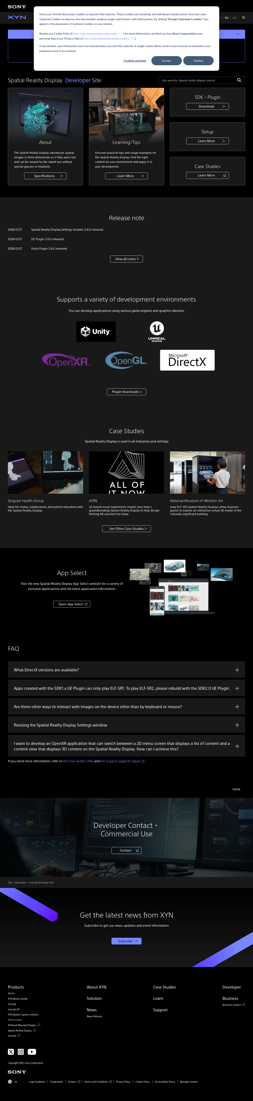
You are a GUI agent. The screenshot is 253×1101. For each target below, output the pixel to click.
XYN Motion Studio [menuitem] (18, 998)
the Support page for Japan (120, 761)
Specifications (44, 176)
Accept (166, 60)
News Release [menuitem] (94, 1016)
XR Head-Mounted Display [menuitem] (22, 1025)
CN (234, 17)
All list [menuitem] (11, 993)
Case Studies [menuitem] (164, 987)
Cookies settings (135, 60)
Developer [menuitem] (232, 987)
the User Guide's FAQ (78, 761)
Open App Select (71, 604)
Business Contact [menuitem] (232, 1004)
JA (219, 17)
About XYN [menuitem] (96, 987)
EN (226, 17)
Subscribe (125, 941)
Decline (198, 60)
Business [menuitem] (230, 998)
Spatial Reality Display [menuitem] (20, 1030)
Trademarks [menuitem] (56, 1081)
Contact (125, 850)
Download (206, 106)
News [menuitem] (92, 1009)
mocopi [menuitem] (12, 1004)
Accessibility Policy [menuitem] (165, 1081)
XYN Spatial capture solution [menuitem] (23, 1014)
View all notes (125, 259)
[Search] (239, 80)
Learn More (125, 176)
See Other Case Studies (126, 528)
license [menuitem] (236, 789)
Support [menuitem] (160, 1009)
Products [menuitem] (16, 987)
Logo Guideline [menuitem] (37, 1081)
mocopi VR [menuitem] (13, 1009)
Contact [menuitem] (72, 1081)
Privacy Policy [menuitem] (123, 1081)
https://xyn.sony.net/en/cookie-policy (95, 33)
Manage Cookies (189, 1081)
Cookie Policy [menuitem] (143, 1081)
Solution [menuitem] (94, 998)
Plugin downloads (125, 392)
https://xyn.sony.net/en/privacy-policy (105, 38)
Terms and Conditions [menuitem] (96, 1081)
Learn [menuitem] (158, 998)
